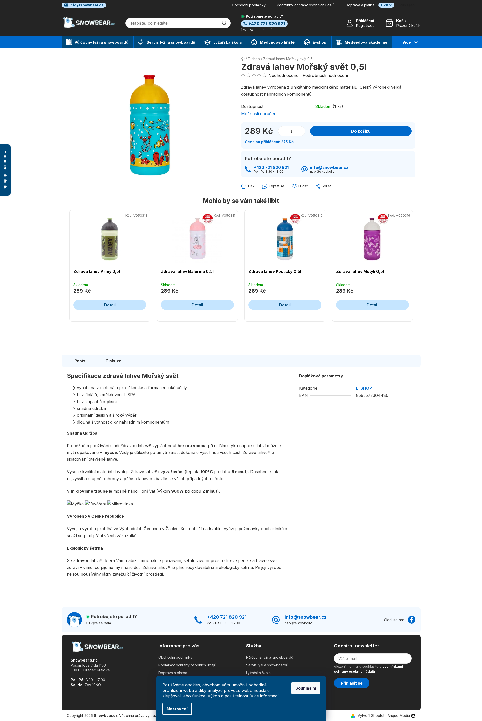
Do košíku (361, 131)
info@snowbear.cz (86, 5)
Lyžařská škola (258, 673)
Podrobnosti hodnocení (325, 75)
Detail (110, 304)
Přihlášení (365, 20)
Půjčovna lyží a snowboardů (269, 657)
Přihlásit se (352, 683)
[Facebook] (411, 620)
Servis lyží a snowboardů (267, 665)
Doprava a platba (360, 5)
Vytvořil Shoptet (371, 715)
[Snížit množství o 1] (282, 131)
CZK (385, 5)
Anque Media (399, 715)
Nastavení (177, 708)
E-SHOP (364, 388)
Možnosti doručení (259, 113)
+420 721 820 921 (271, 167)
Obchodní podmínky (249, 5)
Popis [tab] (79, 360)
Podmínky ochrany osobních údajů (305, 5)
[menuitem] (97, 42)
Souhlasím (305, 688)
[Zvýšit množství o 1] (301, 131)
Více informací (264, 695)
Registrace (365, 25)
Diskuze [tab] (113, 360)
